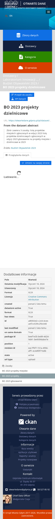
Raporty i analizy (27, 456)
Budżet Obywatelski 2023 (20, 83)
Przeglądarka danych (18, 155)
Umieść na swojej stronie (37, 162)
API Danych (20, 98)
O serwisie (31, 67)
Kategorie (30, 57)
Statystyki (27, 469)
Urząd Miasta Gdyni (27, 399)
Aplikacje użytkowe (27, 452)
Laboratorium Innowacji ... (20, 79)
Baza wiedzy (28, 448)
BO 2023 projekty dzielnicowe (24, 87)
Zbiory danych (30, 35)
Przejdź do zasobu (23, 94)
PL (6, 15)
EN (11, 15)
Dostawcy (30, 46)
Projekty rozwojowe (27, 459)
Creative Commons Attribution (37, 298)
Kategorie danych (27, 440)
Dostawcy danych (27, 436)
